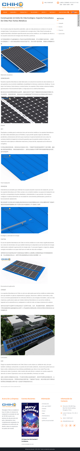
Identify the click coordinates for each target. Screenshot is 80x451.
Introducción (45, 403)
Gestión (44, 408)
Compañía (13, 12)
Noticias (52, 12)
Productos (23, 12)
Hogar (5, 12)
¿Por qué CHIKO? (46, 406)
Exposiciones (62, 33)
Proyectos (61, 30)
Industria (60, 27)
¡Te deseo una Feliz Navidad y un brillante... (30, 440)
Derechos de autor (30, 449)
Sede (43, 413)
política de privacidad (48, 420)
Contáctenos (63, 12)
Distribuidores (46, 415)
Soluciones (34, 12)
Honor (43, 411)
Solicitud (44, 418)
